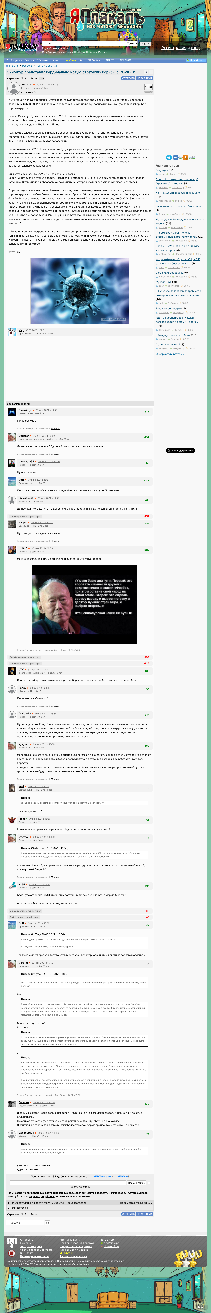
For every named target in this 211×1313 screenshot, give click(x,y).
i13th (161, 267)
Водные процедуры (168, 308)
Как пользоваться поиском (77, 1243)
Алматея (26, 84)
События (51, 65)
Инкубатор (70, 60)
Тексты (178, 330)
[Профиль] (13, 88)
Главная (14, 65)
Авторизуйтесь (138, 1192)
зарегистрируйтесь (41, 1196)
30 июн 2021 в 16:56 (39, 818)
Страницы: (13, 78)
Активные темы (63, 52)
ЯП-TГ (110, 60)
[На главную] (7, 60)
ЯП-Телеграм (102, 1176)
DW (19, 994)
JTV (21, 669)
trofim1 (23, 548)
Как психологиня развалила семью (178, 192)
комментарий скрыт (25, 516)
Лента (28, 60)
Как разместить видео (74, 1249)
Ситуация (162, 170)
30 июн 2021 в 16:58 (38, 923)
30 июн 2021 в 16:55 (44, 744)
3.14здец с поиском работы (173, 335)
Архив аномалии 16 (168, 344)
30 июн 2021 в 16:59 (42, 962)
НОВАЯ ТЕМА (144, 78)
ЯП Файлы (93, 60)
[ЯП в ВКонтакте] (176, 157)
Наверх (201, 1307)
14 (32, 78)
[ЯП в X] (190, 157)
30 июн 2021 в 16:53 (42, 548)
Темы (130, 43)
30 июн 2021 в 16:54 (38, 669)
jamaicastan (165, 240)
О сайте (47, 52)
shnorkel (163, 187)
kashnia (163, 227)
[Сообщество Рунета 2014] (199, 1258)
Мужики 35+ (163, 282)
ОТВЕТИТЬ (128, 78)
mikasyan (164, 312)
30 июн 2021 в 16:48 (47, 84)
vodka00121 (26, 1132)
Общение (42, 60)
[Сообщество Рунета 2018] (179, 1258)
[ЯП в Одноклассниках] (185, 157)
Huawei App (111, 1246)
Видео (172, 174)
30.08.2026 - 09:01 (35, 330)
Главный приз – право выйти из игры (179, 206)
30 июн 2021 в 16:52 (48, 498)
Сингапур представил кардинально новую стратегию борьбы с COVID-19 (71, 72)
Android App (111, 1243)
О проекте (26, 1239)
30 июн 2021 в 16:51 (38, 479)
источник (14, 251)
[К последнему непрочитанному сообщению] (41, 78)
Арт (82, 60)
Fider (22, 818)
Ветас (162, 214)
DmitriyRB (25, 713)
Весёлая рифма (183, 254)
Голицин (24, 1102)
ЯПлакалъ (55, 428)
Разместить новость (73, 1256)
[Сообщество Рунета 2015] (189, 1258)
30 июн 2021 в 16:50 (46, 410)
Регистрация (173, 47)
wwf (21, 786)
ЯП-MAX (125, 60)
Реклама (103, 52)
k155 (22, 884)
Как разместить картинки (76, 1246)
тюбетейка (165, 200)
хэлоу (22, 687)
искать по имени (80, 1186)
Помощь (79, 52)
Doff (21, 479)
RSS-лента (26, 1253)
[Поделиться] (146, 72)
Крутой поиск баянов (55, 48)
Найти (145, 43)
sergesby (164, 348)
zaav (161, 286)
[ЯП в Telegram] (169, 157)
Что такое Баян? (70, 1239)
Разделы (16, 60)
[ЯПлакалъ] (22, 47)
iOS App (109, 1239)
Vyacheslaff (165, 276)
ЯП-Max (123, 1176)
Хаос (56, 60)
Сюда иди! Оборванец (170, 272)
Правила (91, 52)
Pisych (23, 522)
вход (195, 47)
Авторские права (31, 1246)
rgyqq (162, 174)
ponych (163, 339)
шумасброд (26, 498)
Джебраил (164, 330)
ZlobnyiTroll (165, 254)
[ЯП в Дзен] (180, 157)
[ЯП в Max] (193, 157)
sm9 (161, 303)
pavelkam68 (26, 461)
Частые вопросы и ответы (36, 1249)
